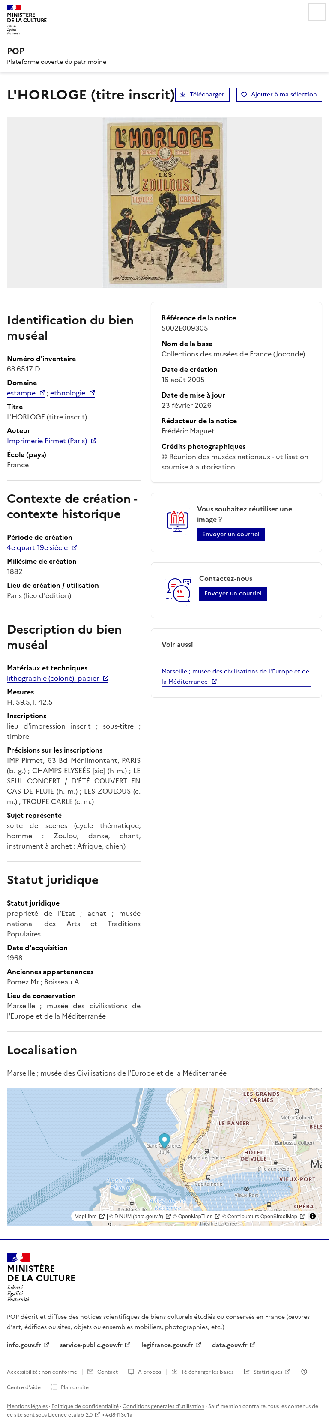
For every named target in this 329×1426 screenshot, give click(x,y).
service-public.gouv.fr (91, 1345)
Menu (317, 12)
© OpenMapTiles (192, 1216)
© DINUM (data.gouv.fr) (136, 1216)
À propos (149, 1372)
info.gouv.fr (24, 1345)
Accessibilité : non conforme (42, 1372)
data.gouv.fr (230, 1345)
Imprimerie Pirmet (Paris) (47, 441)
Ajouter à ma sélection (284, 94)
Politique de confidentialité (85, 1406)
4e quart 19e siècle (37, 547)
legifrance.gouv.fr (167, 1345)
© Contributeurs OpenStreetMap (259, 1216)
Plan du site (75, 1387)
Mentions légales (27, 1406)
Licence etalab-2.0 (70, 1415)
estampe (21, 393)
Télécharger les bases (207, 1372)
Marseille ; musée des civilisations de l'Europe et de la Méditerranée (235, 676)
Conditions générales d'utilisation (163, 1406)
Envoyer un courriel (231, 534)
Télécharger (207, 94)
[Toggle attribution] (313, 1216)
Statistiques (268, 1372)
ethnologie (67, 393)
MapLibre (86, 1216)
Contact (107, 1372)
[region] (164, 1157)
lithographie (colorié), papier (53, 678)
